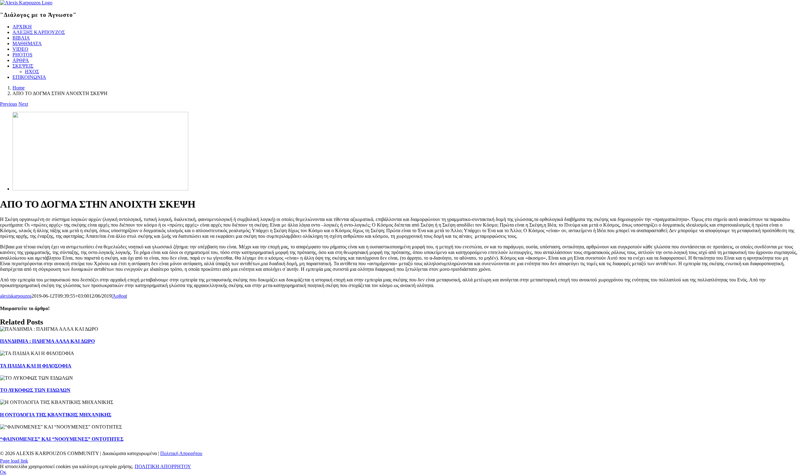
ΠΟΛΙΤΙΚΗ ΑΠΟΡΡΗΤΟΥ (163, 466)
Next (23, 104)
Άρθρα (119, 296)
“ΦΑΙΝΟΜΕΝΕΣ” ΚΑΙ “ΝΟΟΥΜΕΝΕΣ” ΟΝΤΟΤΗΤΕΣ (61, 439)
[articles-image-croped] (100, 188)
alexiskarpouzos (15, 296)
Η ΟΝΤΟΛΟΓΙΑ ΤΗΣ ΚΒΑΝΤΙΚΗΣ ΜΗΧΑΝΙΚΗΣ (55, 414)
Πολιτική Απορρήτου (181, 453)
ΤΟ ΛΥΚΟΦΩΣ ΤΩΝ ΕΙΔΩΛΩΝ (35, 390)
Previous (8, 104)
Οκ (3, 472)
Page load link (14, 460)
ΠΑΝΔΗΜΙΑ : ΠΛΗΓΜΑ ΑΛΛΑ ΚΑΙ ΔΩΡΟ (47, 341)
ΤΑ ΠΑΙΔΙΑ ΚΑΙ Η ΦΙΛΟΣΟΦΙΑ (35, 365)
